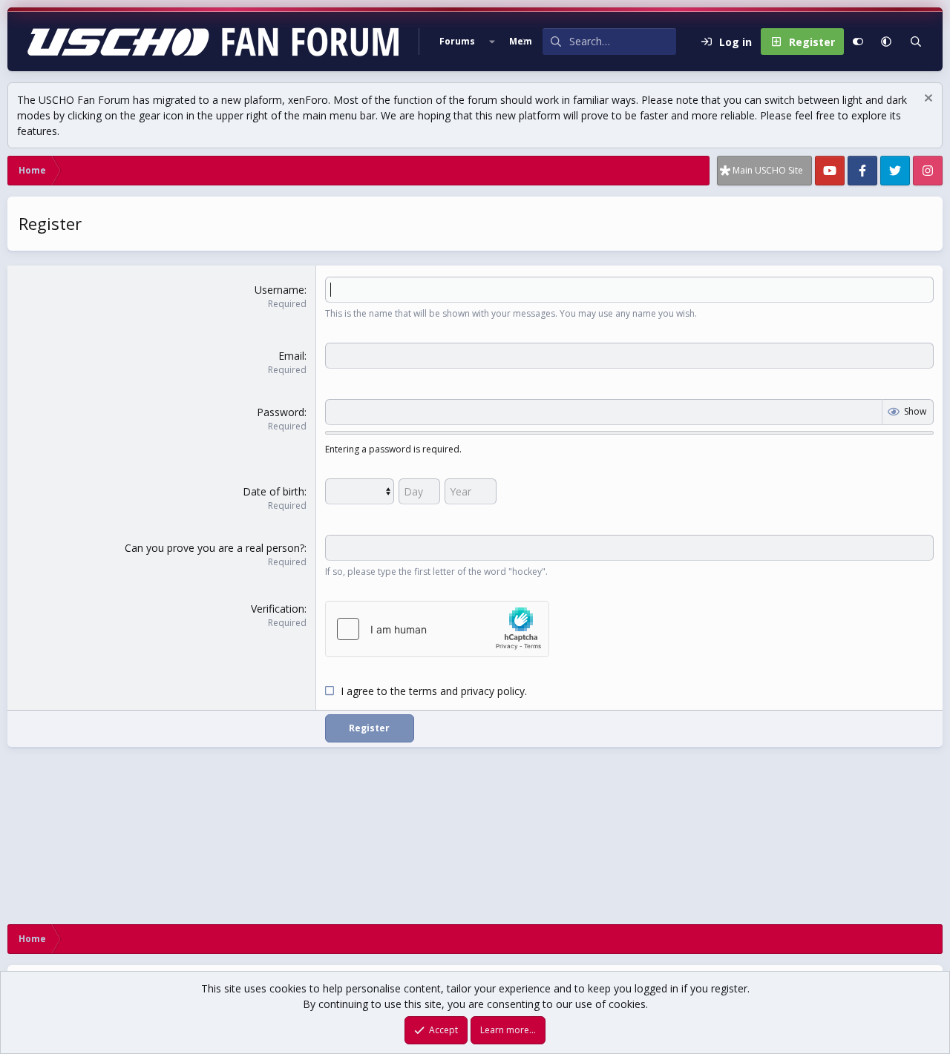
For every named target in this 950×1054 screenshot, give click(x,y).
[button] (492, 41)
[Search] (915, 41)
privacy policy (493, 691)
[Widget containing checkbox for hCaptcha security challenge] (437, 629)
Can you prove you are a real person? (214, 548)
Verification (277, 609)
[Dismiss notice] (926, 100)
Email (291, 356)
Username (279, 290)
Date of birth (273, 491)
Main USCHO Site (768, 170)
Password (280, 412)
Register (369, 728)
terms (423, 691)
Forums (457, 41)
